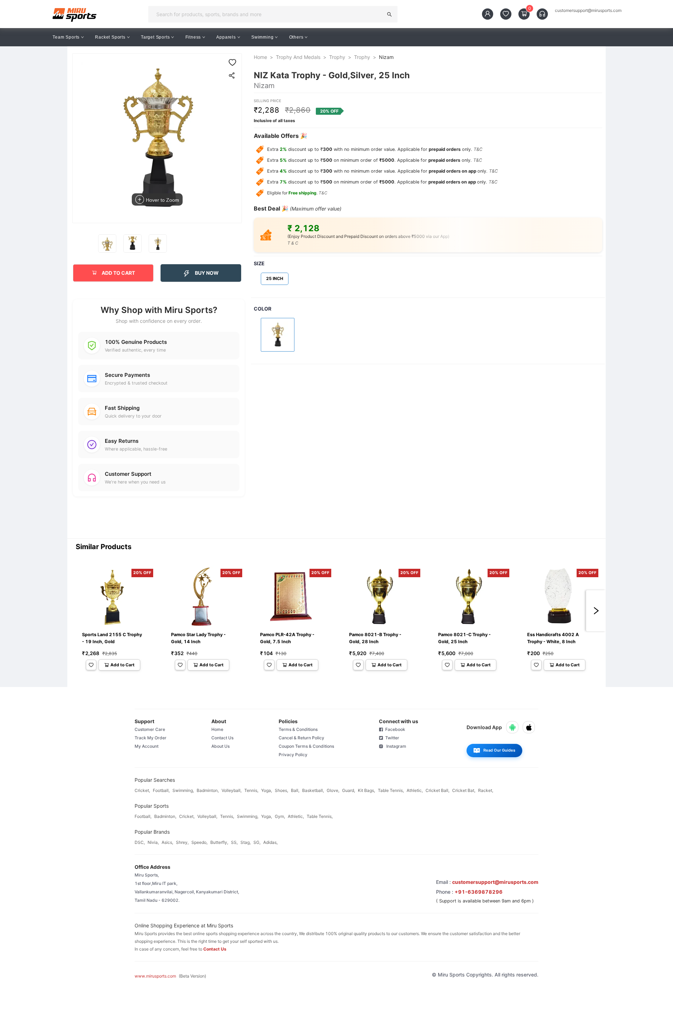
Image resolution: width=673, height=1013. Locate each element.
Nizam (386, 57)
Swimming (262, 37)
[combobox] (268, 14)
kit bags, (366, 790)
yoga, (266, 790)
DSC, (140, 842)
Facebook (394, 729)
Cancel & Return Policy (301, 737)
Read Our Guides (499, 750)
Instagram (394, 746)
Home (260, 57)
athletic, (415, 790)
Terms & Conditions (298, 729)
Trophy (337, 57)
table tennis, (391, 790)
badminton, (208, 790)
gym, (280, 816)
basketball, (313, 790)
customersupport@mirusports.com (588, 10)
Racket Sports (110, 37)
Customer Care (150, 729)
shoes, (281, 790)
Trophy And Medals (298, 57)
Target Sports (155, 37)
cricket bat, (463, 790)
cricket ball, (437, 790)
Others (296, 37)
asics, (167, 842)
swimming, (183, 790)
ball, (295, 790)
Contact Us (222, 737)
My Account (146, 746)
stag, (245, 842)
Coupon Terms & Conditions (306, 746)
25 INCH (274, 278)
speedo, (199, 842)
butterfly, (219, 842)
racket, (485, 790)
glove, (333, 790)
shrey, (182, 842)
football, (161, 790)
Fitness (193, 37)
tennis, (251, 790)
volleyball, (232, 790)
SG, (256, 842)
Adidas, (270, 842)
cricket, (142, 790)
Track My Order (150, 737)
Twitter (391, 737)
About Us (220, 746)
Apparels (226, 37)
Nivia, (153, 842)
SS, (234, 842)
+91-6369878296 (479, 892)
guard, (348, 790)
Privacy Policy (293, 754)
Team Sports (66, 37)
